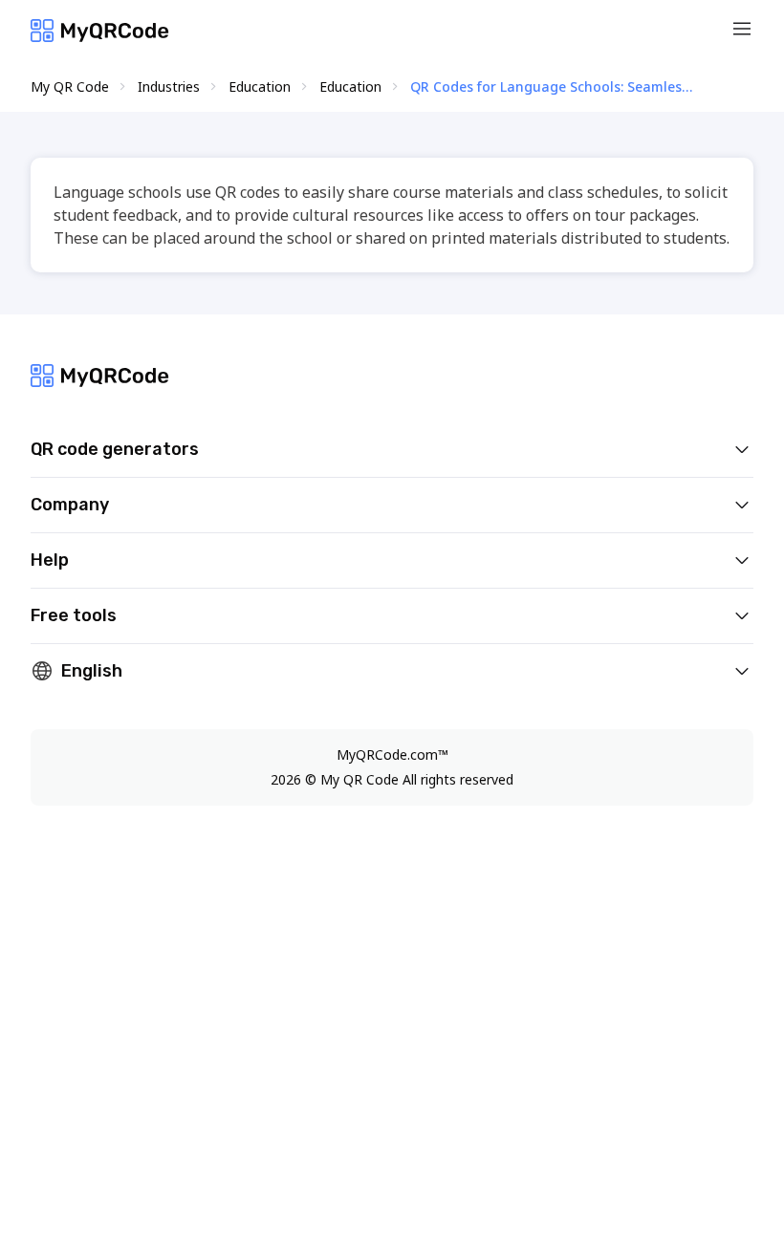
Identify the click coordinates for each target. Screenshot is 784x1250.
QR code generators (115, 449)
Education (260, 86)
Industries (169, 86)
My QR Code (70, 86)
